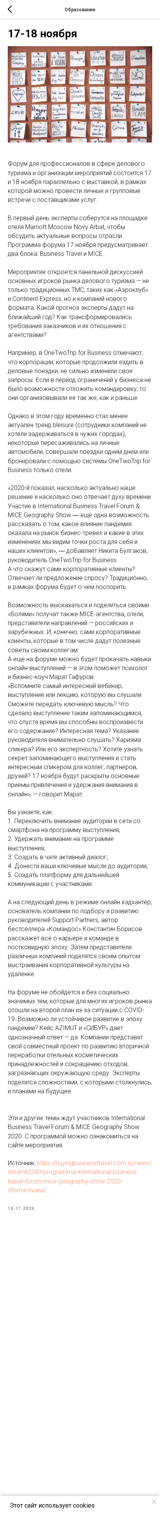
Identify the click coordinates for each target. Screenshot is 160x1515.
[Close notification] (154, 1502)
